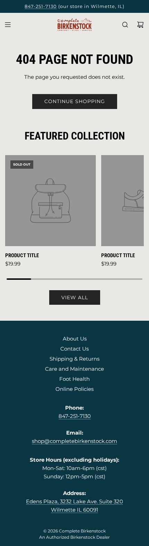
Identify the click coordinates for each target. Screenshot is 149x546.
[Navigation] (7, 24)
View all (74, 297)
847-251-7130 (41, 6)
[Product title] (50, 200)
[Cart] (140, 24)
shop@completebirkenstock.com (74, 441)
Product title (22, 255)
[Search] (125, 24)
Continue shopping (74, 101)
